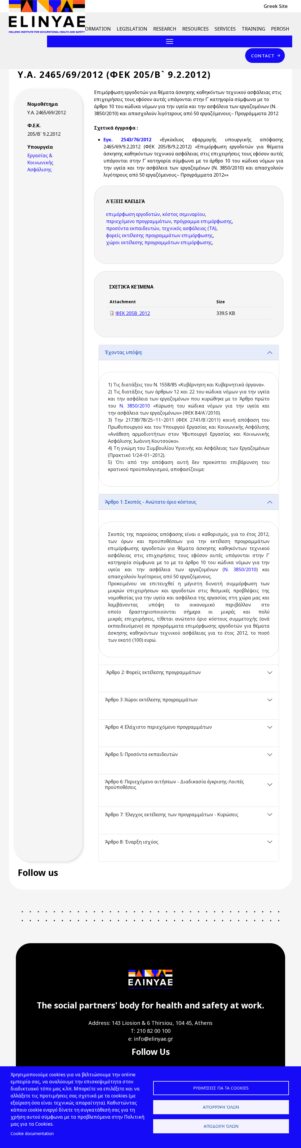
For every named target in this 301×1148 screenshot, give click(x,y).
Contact (263, 55)
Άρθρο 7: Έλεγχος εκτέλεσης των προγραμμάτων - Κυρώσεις (172, 814)
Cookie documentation (32, 1133)
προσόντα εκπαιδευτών (132, 228)
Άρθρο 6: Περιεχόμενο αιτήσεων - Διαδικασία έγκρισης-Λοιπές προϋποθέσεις (174, 784)
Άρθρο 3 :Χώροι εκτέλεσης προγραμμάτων (152, 699)
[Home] (49, 16)
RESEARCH (164, 29)
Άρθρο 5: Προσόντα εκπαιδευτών (141, 754)
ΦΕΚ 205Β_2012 (133, 313)
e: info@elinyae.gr (150, 1038)
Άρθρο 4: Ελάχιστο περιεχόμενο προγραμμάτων (159, 727)
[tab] (188, 419)
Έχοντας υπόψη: (123, 352)
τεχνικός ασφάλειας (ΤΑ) (189, 228)
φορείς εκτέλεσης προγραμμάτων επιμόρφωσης (159, 235)
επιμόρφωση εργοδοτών (133, 214)
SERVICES (225, 29)
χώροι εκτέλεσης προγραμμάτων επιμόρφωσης (159, 242)
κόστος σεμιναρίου (183, 214)
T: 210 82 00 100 (150, 1030)
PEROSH (280, 29)
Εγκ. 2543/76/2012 (131, 139)
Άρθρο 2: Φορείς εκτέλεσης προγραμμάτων (153, 672)
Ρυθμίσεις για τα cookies (221, 1088)
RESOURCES (195, 29)
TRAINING (253, 29)
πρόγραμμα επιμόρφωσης (202, 221)
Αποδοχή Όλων (221, 1126)
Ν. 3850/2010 (133, 406)
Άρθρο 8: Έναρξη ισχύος (131, 842)
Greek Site (276, 6)
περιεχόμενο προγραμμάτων (138, 221)
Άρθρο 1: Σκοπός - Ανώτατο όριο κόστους (150, 502)
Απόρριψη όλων (221, 1107)
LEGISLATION (132, 29)
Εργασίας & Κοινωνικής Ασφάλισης (40, 162)
